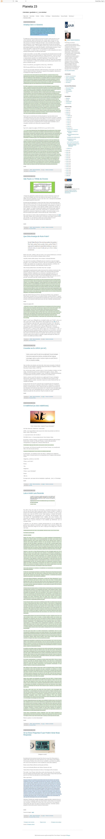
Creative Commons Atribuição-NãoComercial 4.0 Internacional (71, 191)
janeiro (68, 148)
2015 (67, 163)
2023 (67, 114)
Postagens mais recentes (29, 822)
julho (68, 119)
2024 (67, 112)
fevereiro (69, 128)
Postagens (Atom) (31, 824)
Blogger (68, 835)
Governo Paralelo (64, 16)
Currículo (37, 16)
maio (68, 122)
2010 (67, 172)
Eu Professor (48, 16)
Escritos (30, 485)
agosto (68, 117)
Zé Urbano (68, 82)
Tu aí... (67, 92)
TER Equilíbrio (69, 91)
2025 (67, 110)
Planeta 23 (30, 6)
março (68, 126)
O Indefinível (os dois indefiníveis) (36, 406)
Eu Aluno (42, 16)
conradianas (68, 103)
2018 (67, 157)
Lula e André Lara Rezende (33, 493)
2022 (67, 150)
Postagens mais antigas (56, 822)
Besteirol (68, 98)
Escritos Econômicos (55, 16)
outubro (69, 115)
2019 (67, 156)
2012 (67, 168)
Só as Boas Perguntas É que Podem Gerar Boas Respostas (73, 145)
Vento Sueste (68, 80)
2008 (67, 175)
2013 (67, 166)
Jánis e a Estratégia (70, 77)
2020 (67, 154)
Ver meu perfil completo (70, 70)
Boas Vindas (32, 16)
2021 (67, 152)
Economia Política (32, 171)
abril (68, 124)
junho (68, 121)
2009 (67, 173)
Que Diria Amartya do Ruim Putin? (36, 236)
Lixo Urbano (68, 89)
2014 (67, 164)
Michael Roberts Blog (70, 79)
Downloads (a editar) (27, 17)
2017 (67, 159)
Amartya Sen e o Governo (33, 25)
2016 (67, 161)
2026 (67, 108)
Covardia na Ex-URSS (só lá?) (34, 348)
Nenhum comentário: (49, 169)
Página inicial (25, 16)
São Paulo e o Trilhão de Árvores (35, 179)
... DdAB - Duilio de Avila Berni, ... (73, 41)
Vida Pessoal (71, 16)
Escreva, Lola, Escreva (70, 76)
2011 (67, 170)
